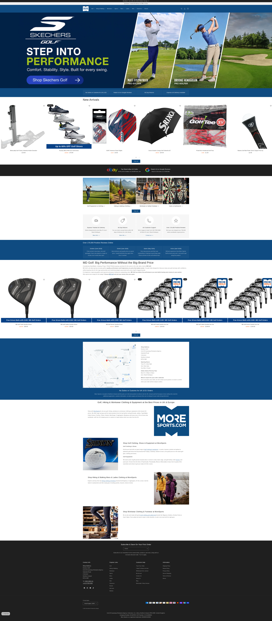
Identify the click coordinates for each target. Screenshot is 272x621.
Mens (111, 575)
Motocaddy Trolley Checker (142, 583)
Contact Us (139, 575)
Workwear (112, 570)
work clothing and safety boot (148, 515)
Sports (111, 573)
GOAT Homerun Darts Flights (114, 150)
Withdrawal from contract (142, 570)
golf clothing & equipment (151, 449)
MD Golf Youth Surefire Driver (24, 324)
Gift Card (112, 588)
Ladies (111, 578)
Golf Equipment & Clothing (95, 206)
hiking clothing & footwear (109, 480)
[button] (93, 8)
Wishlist (111, 590)
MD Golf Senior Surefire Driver (114, 324)
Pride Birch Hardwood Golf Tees (205, 150)
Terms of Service (167, 575)
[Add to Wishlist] (44, 105)
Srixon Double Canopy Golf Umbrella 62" (160, 150)
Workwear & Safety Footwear (148, 206)
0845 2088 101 (89, 581)
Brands (111, 585)
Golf (110, 565)
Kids (111, 580)
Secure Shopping (167, 573)
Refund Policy (166, 568)
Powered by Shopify (95, 608)
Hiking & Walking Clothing (122, 206)
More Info (95, 235)
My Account (139, 573)
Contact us (149, 235)
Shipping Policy (166, 565)
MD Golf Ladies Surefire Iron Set (205, 324)
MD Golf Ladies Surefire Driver (69, 324)
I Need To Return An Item (142, 568)
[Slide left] (132, 157)
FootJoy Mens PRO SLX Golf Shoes (69, 150)
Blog (137, 580)
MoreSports (97, 411)
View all (136, 161)
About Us (138, 578)
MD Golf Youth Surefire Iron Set (159, 324)
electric (178, 459)
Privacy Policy (166, 570)
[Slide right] (139, 157)
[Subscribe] (147, 548)
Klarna (164, 578)
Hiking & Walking (114, 568)
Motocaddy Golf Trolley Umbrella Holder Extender (23, 150)
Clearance (112, 583)
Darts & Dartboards (175, 206)
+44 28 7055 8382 (88, 583)
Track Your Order (140, 565)
